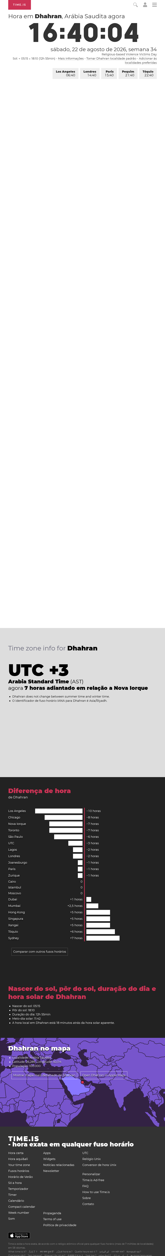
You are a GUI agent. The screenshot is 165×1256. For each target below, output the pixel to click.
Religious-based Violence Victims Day (129, 54)
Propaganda (52, 1213)
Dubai (12, 899)
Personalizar (91, 1174)
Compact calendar (21, 1207)
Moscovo (14, 893)
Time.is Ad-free (93, 1180)
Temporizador (18, 1189)
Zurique (14, 875)
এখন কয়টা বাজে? (117, 1251)
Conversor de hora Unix (99, 1165)
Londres (89, 73)
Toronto (13, 830)
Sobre (86, 1198)
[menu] (154, 5)
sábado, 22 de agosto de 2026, (104, 49)
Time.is (19, 4)
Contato (88, 1204)
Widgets (49, 1159)
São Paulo (15, 837)
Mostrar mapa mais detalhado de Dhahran (44, 1075)
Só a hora (15, 1183)
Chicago (14, 817)
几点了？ (33, 1251)
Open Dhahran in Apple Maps (104, 1075)
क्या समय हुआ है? (47, 1251)
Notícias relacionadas (58, 1165)
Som (11, 1219)
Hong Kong (16, 912)
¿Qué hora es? (64, 1251)
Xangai (13, 925)
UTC (11, 843)
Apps (47, 1153)
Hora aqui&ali (18, 1159)
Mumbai (14, 906)
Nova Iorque (17, 824)
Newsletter (51, 1171)
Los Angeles (65, 73)
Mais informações (71, 58)
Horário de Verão (20, 1177)
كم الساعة (104, 1251)
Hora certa (16, 1153)
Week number (18, 1213)
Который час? (134, 1251)
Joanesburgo (17, 862)
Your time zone (19, 1165)
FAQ (85, 1186)
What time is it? (17, 1251)
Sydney (13, 938)
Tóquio (148, 73)
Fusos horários (18, 1171)
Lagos (12, 849)
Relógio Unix (91, 1159)
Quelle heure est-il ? (86, 1251)
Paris (109, 73)
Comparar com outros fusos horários (39, 951)
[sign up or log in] (145, 6)
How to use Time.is (96, 1192)
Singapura (15, 919)
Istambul (14, 887)
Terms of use (52, 1219)
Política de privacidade (59, 1225)
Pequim (128, 73)
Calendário (16, 1201)
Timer (12, 1195)
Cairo (12, 881)
